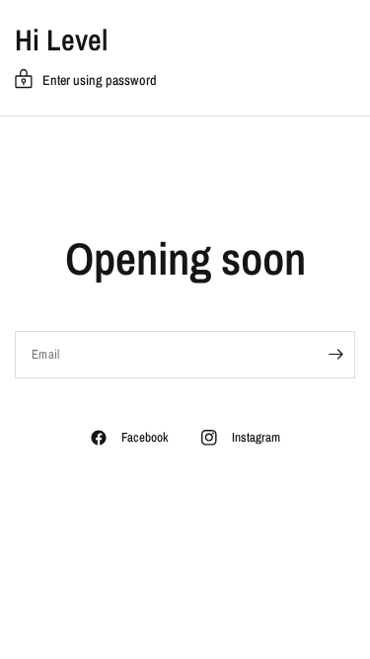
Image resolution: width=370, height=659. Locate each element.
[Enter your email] (335, 354)
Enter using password (99, 80)
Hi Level (61, 39)
